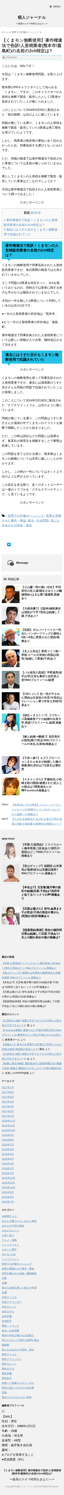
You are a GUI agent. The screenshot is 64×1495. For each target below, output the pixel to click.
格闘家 (5, 1344)
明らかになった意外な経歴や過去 (20, 1340)
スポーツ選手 (9, 1249)
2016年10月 (8, 1130)
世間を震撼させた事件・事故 (18, 1268)
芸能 (4, 1392)
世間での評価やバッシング (26, 516)
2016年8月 (8, 1139)
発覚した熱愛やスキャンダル (18, 1383)
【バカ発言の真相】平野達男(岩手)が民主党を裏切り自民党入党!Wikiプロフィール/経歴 (41, 676)
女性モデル (8, 1311)
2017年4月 (8, 1101)
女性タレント (9, 1306)
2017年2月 (8, 1111)
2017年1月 (8, 1116)
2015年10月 (8, 1187)
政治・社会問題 (38, 520)
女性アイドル (9, 1297)
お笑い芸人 (8, 1235)
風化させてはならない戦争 (17, 1397)
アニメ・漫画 (9, 1240)
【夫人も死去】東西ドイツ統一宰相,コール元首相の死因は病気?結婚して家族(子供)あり (41, 655)
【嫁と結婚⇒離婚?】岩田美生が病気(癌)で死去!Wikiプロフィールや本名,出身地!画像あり (41, 740)
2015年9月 (8, 1192)
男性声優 (7, 1373)
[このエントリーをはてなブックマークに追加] (9, 544)
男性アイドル (9, 1354)
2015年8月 (8, 1197)
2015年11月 (8, 1182)
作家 (4, 1278)
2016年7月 (8, 1144)
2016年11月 (8, 1125)
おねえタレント (10, 1230)
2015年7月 (8, 1201)
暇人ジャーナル (32, 17)
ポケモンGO (9, 1254)
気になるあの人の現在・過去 (18, 1349)
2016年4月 (8, 1158)
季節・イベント (10, 1325)
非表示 (35, 212)
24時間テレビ (9, 1216)
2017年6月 (8, 1092)
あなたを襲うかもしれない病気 (19, 1221)
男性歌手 (7, 1378)
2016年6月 (8, 1149)
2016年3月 (8, 1163)
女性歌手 (7, 1321)
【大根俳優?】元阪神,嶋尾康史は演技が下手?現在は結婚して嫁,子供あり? (41, 612)
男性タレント (9, 1363)
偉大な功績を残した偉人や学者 (19, 1287)
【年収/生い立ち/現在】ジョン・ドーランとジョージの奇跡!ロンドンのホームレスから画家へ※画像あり (36, 809)
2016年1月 (8, 1173)
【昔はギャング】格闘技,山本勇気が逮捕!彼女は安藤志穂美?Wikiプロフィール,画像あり (41, 869)
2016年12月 (8, 1120)
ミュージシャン (10, 1259)
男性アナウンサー (12, 1359)
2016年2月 (8, 1168)
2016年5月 (8, 1154)
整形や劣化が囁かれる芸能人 (18, 1335)
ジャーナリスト (10, 1244)
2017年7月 (8, 1087)
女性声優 (7, 1316)
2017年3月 (8, 1106)
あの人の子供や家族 (13, 1225)
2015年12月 (8, 1178)
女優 (4, 1292)
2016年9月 (8, 1135)
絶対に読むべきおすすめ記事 (18, 1387)
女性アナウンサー (12, 1302)
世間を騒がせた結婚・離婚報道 (19, 1273)
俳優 (4, 1283)
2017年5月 (8, 1097)
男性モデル (8, 1368)
